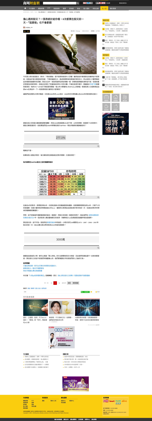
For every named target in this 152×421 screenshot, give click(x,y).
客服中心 (71, 400)
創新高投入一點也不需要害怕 (33, 268)
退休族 (106, 110)
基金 (33, 404)
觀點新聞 (25, 400)
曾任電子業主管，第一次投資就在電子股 (76, 359)
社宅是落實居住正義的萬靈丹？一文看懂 (37, 364)
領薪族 (106, 100)
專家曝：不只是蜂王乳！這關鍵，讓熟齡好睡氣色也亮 (61, 319)
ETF (33, 400)
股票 (33, 402)
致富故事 (25, 402)
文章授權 (80, 419)
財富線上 (28, 27)
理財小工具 (53, 400)
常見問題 (63, 402)
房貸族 (115, 100)
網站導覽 (94, 419)
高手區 (115, 110)
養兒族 (125, 100)
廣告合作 (66, 419)
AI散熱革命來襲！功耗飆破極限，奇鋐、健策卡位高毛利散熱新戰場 (87, 319)
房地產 (25, 404)
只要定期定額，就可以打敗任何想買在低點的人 (39, 266)
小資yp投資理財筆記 (37, 275)
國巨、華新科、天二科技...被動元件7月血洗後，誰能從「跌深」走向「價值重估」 (115, 42)
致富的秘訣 (51, 222)
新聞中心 (87, 419)
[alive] (124, 401)
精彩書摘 (25, 408)
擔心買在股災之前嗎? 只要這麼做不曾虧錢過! (74, 275)
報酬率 (32, 288)
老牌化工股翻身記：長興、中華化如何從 (37, 356)
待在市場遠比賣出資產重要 (32, 271)
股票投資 (44, 288)
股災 (39, 288)
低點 (36, 288)
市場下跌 (93, 84)
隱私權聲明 (73, 419)
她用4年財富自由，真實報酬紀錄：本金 (76, 356)
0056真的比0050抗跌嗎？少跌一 (73, 364)
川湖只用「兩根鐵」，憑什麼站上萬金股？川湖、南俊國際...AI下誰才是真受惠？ (114, 79)
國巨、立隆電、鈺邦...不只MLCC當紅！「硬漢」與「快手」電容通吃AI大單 (35, 320)
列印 (98, 291)
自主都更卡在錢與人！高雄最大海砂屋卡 (37, 367)
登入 (125, 3)
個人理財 (25, 406)
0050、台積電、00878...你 (72, 367)
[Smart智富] (112, 401)
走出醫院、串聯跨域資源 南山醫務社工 (37, 359)
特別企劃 (34, 406)
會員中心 (63, 400)
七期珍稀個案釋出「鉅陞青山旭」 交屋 (36, 362)
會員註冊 (121, 3)
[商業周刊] (105, 401)
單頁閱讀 (75, 283)
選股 (43, 400)
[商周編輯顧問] (118, 403)
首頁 (27, 8)
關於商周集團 (58, 419)
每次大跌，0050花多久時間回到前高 (75, 362)
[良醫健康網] (118, 401)
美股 (29, 288)
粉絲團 (108, 3)
